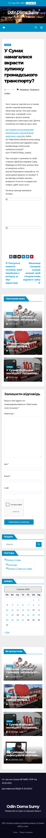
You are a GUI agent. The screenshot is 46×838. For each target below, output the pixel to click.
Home (15, 832)
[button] (36, 27)
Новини (7, 44)
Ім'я (6, 464)
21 (28, 615)
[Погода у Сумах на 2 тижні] (19, 569)
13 (23, 610)
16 (39, 610)
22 (33, 615)
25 (12, 620)
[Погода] (11, 565)
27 (23, 620)
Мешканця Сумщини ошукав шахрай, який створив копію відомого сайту (31, 271)
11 (12, 610)
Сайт (6, 488)
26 (18, 620)
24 (7, 620)
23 (39, 615)
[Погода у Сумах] (12, 560)
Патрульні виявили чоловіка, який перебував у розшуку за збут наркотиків (14, 273)
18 (12, 615)
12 (18, 610)
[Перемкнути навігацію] (41, 27)
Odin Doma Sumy (23, 12)
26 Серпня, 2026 (15, 732)
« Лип (7, 632)
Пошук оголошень (26, 832)
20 (23, 615)
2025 (4, 823)
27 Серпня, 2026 (15, 676)
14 (28, 610)
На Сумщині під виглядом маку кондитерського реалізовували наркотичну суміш (20, 133)
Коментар (9, 414)
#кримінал (24, 90)
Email (7, 476)
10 (7, 610)
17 (7, 615)
